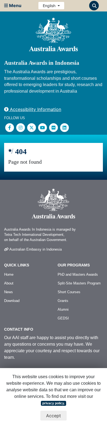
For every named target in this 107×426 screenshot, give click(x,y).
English (50, 5)
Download (11, 301)
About (8, 283)
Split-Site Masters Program (79, 283)
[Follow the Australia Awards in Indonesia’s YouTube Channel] (42, 127)
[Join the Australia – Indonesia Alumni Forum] (64, 127)
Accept (53, 415)
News (8, 292)
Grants (63, 301)
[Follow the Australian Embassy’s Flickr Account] (53, 127)
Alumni (63, 309)
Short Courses (69, 292)
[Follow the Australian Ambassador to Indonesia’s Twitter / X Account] (31, 127)
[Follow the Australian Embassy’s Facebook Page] (9, 127)
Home (8, 274)
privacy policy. (53, 403)
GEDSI (63, 318)
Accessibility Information (35, 109)
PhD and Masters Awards (78, 274)
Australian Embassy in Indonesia (35, 249)
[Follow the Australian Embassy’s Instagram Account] (20, 127)
